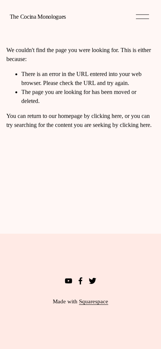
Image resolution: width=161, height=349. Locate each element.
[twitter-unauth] (92, 281)
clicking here (106, 116)
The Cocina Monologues (38, 16)
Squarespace (93, 301)
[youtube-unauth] (68, 281)
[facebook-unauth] (80, 281)
